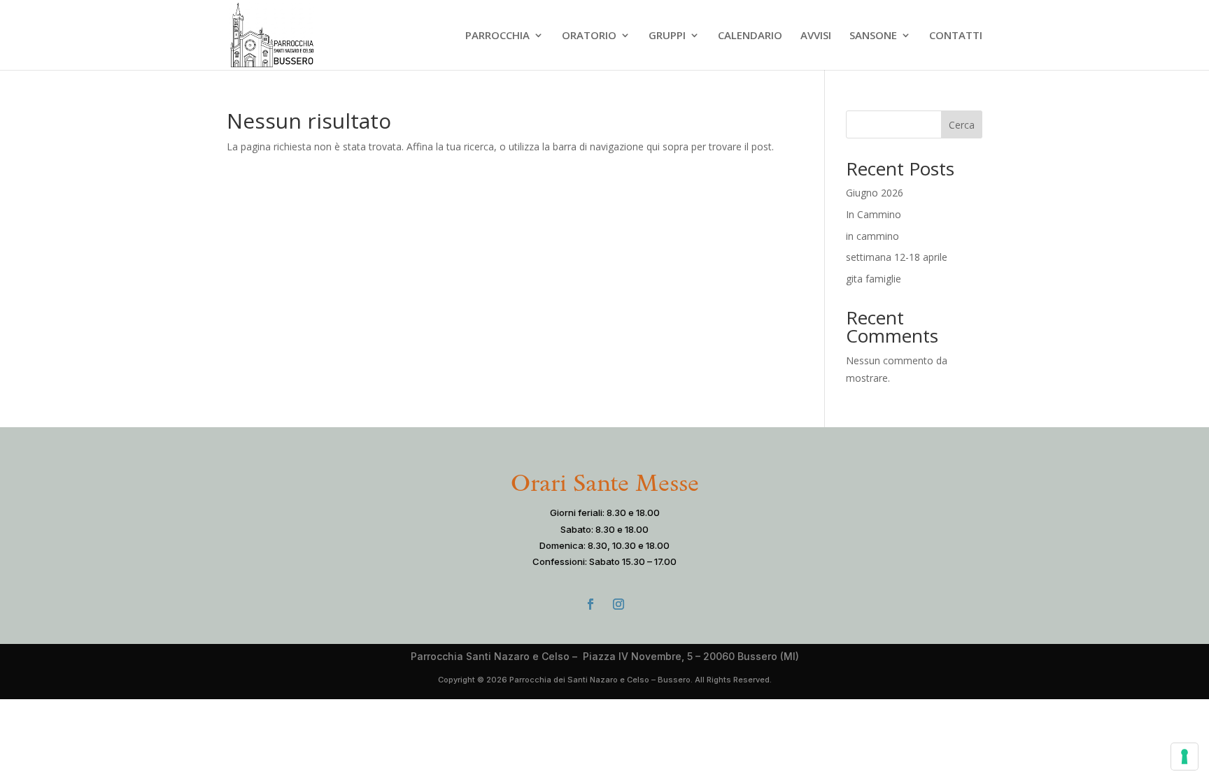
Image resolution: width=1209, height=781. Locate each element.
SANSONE (873, 36)
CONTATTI (955, 36)
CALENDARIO (750, 36)
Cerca (962, 124)
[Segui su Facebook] (590, 604)
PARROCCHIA (497, 36)
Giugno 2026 (874, 192)
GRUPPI (667, 36)
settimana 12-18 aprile (896, 257)
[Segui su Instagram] (618, 604)
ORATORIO (589, 36)
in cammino (872, 236)
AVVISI (815, 36)
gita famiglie (873, 278)
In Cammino (873, 214)
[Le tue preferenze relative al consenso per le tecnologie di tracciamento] (1184, 756)
